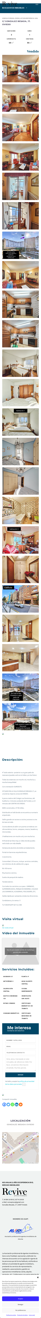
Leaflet (25, 1162)
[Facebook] (4, 1104)
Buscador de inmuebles (13, 8)
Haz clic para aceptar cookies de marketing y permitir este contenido (20, 951)
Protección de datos (22, 1315)
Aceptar (20, 1299)
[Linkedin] (16, 1104)
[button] (38, 1277)
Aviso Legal (32, 1315)
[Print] (20, 1104)
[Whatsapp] (12, 1104)
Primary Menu (37, 4)
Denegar (20, 1304)
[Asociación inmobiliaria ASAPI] (20, 1228)
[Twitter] (8, 1104)
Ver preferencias (20, 1310)
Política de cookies (11, 1315)
